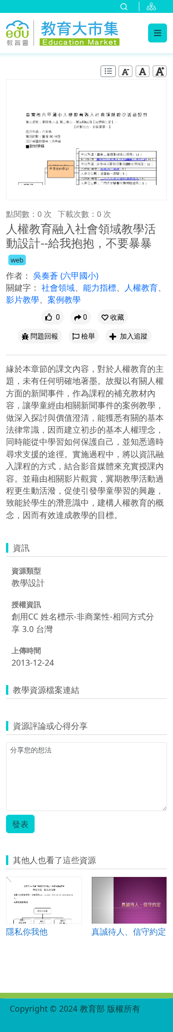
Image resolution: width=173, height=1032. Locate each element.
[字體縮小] (125, 71)
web (17, 260)
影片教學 (22, 299)
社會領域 (58, 287)
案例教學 (64, 299)
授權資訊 (26, 604)
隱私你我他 (27, 931)
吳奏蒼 (46, 275)
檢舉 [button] (88, 336)
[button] (112, 317)
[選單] (157, 33)
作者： (18, 275)
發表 (20, 823)
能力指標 (99, 287)
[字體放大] (159, 71)
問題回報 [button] (44, 336)
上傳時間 (26, 650)
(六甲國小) (79, 275)
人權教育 (141, 287)
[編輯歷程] (108, 71)
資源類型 (26, 571)
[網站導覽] (153, 6)
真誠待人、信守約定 (128, 931)
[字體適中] (142, 71)
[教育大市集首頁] (62, 31)
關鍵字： (22, 287)
